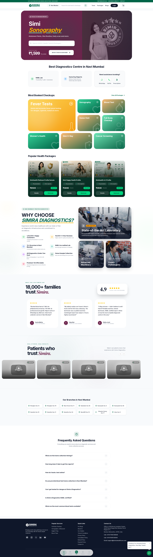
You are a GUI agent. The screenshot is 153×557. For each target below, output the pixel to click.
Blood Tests (55, 533)
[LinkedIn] (40, 537)
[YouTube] (45, 537)
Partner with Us (102, 1)
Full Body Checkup (57, 526)
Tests (93, 5)
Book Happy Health (60, 55)
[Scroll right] (124, 354)
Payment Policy (82, 542)
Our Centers (81, 531)
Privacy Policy (81, 535)
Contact (122, 1)
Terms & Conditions (83, 533)
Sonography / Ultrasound (58, 528)
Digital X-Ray (55, 531)
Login (114, 5)
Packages (100, 5)
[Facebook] (27, 537)
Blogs (107, 5)
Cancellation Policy (83, 537)
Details (36, 193)
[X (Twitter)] (36, 537)
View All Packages (117, 95)
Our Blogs (80, 526)
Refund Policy (81, 540)
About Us (80, 528)
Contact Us (81, 544)
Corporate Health (113, 1)
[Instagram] (31, 537)
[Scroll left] (120, 354)
